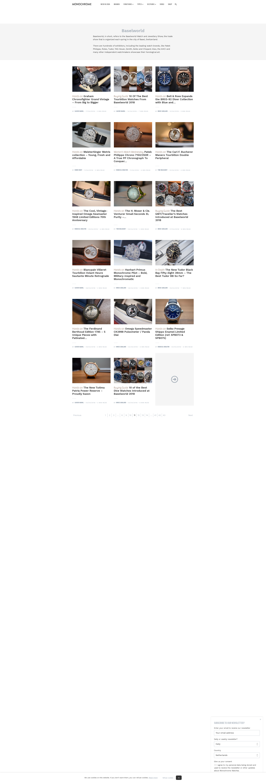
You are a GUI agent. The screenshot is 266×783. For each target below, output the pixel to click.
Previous (77, 415)
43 (164, 415)
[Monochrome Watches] (81, 4)
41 (155, 415)
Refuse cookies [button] (168, 778)
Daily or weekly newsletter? (225, 739)
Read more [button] (153, 778)
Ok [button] (179, 778)
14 (147, 415)
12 (139, 415)
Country (217, 750)
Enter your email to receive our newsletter (232, 728)
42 (159, 415)
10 (130, 415)
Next (190, 415)
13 (143, 415)
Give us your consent (223, 761)
